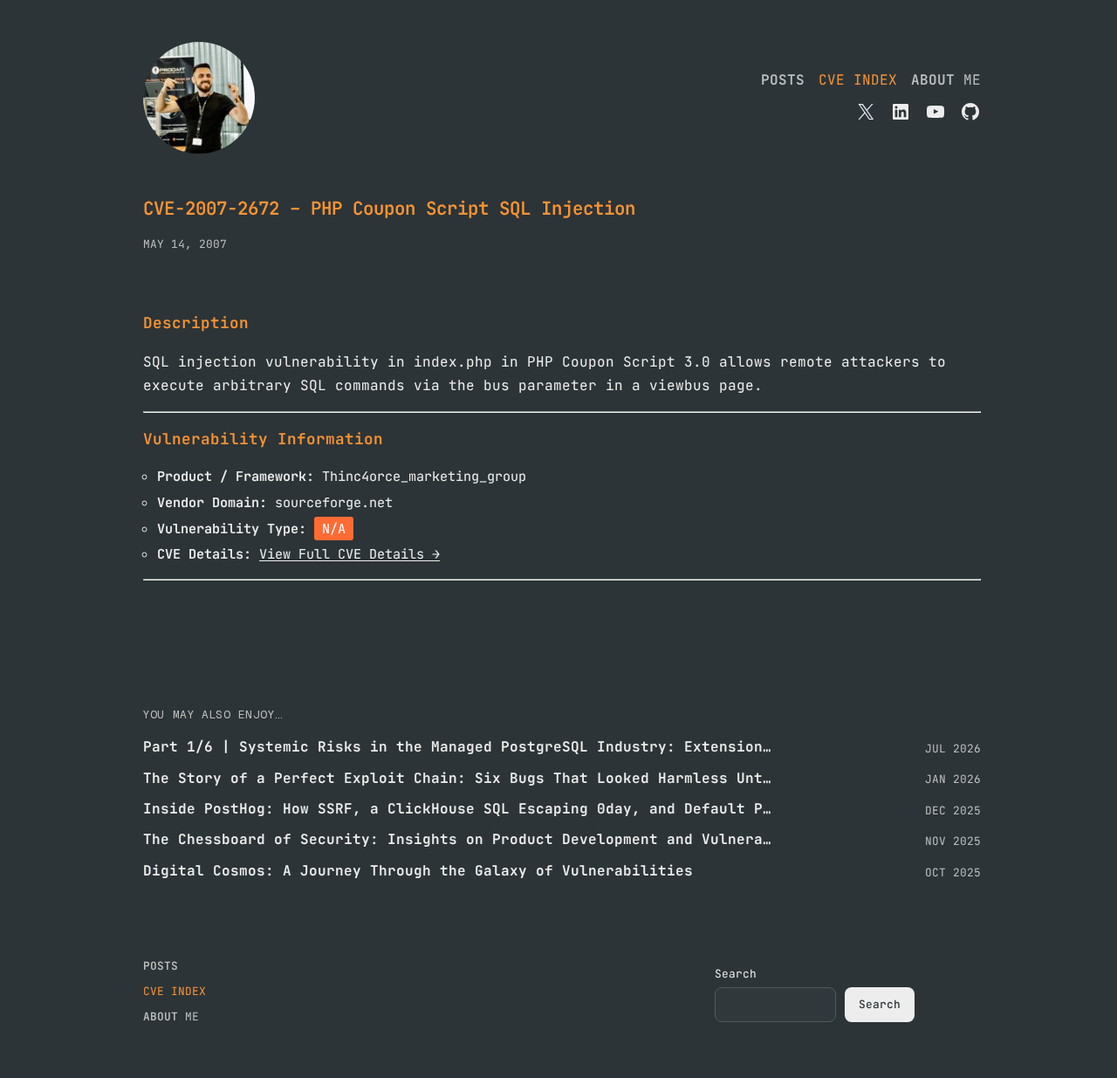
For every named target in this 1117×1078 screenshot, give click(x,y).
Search (736, 973)
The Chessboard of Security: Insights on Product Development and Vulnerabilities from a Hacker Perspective (457, 839)
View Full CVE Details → (349, 554)
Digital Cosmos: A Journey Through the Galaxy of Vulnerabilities (418, 870)
